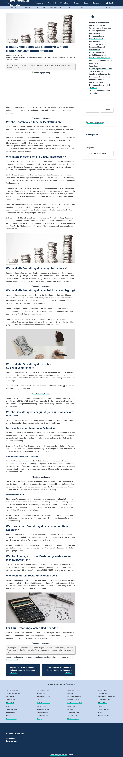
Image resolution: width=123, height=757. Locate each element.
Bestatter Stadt (41, 693)
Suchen (107, 110)
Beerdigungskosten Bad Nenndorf (42, 657)
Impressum (10, 738)
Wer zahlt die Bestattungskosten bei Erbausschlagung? (98, 44)
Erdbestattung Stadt (73, 699)
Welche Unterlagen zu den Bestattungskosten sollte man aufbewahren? (100, 76)
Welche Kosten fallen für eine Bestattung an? (99, 24)
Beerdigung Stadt (103, 690)
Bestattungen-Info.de (58, 755)
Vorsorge (40, 3)
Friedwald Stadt (102, 703)
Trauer (76, 3)
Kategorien (90, 148)
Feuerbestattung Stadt (104, 699)
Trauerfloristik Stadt (42, 715)
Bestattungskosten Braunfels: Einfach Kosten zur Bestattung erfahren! (22, 670)
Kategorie (22, 57)
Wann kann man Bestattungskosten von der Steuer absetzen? (100, 68)
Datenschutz (11, 741)
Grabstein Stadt (41, 706)
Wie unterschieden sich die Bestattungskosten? (100, 29)
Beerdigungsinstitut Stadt (13, 693)
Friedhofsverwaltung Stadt (74, 703)
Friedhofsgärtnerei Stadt (43, 703)
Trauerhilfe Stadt (72, 715)
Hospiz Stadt (71, 706)
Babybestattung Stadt (43, 690)
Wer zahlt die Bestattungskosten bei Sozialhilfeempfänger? (98, 52)
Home (16, 57)
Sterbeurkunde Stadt (42, 712)
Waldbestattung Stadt (73, 719)
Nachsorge (97, 3)
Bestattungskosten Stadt (34, 57)
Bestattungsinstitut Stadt (44, 696)
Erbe (86, 3)
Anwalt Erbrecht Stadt (12, 690)
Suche (111, 3)
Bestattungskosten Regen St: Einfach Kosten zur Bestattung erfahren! (59, 670)
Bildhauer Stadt (10, 699)
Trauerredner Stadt (11, 719)
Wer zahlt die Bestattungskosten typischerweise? (97, 36)
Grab (68, 7)
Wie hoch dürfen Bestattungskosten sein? (99, 83)
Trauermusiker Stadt (103, 715)
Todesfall (52, 3)
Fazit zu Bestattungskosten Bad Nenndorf (100, 90)
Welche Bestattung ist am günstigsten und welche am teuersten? (100, 60)
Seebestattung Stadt (103, 709)
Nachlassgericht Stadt (43, 709)
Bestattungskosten (14, 580)
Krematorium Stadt (11, 709)
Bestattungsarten (54, 7)
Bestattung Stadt (102, 693)
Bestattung (65, 3)
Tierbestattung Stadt (73, 712)
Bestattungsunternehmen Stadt (106, 696)
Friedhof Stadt (10, 703)
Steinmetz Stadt (10, 712)
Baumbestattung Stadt (73, 690)
